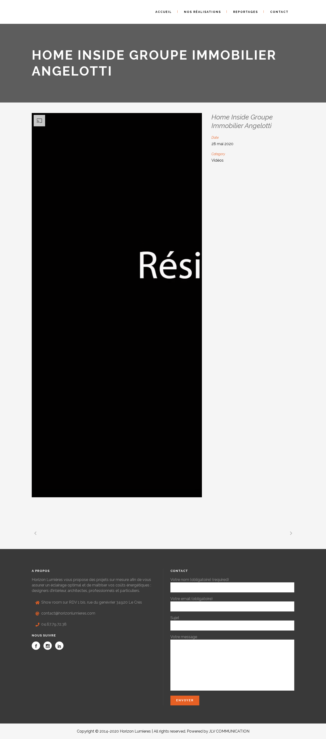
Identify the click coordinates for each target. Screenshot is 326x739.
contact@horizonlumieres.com (68, 613)
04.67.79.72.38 (54, 624)
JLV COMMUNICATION (229, 731)
